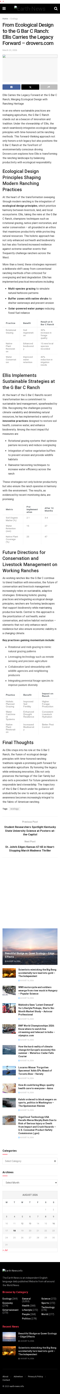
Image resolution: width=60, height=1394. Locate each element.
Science (45, 1298)
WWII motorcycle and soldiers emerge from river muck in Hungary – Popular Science (37, 990)
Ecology (14, 19)
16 (53, 1223)
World (44, 1314)
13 (30, 1223)
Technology (47, 1307)
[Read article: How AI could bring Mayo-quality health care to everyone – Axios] (9, 1088)
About (5, 1376)
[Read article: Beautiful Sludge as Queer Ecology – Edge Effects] (30, 948)
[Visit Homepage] (29, 8)
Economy (7, 1303)
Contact (6, 1380)
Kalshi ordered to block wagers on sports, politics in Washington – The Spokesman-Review (37, 1102)
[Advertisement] (30, 892)
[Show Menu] (4, 9)
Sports (45, 1303)
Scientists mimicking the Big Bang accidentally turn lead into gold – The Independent (37, 972)
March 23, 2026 (9, 50)
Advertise (18, 1376)
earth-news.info (17, 1386)
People (26, 1314)
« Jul (5, 1250)
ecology (14, 809)
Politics (26, 1318)
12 (22, 1223)
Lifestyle (27, 1310)
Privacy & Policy (35, 1376)
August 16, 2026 (13, 961)
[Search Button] (56, 9)
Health (25, 1305)
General (26, 1298)
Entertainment (10, 1310)
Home (5, 19)
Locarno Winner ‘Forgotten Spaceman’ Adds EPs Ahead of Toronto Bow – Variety (35, 1070)
